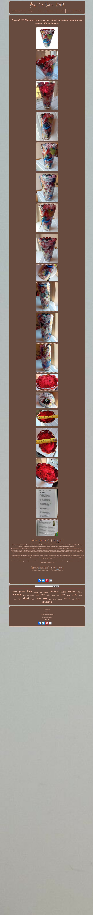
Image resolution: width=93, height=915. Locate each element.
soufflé (63, 592)
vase (38, 598)
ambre (48, 595)
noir (80, 595)
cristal (60, 599)
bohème (79, 592)
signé (26, 598)
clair (53, 595)
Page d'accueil (47, 609)
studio (74, 595)
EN (46, 619)
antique (71, 591)
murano (47, 601)
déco (63, 594)
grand (22, 591)
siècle (68, 595)
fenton (78, 599)
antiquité (54, 599)
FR (48, 619)
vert (45, 598)
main (15, 592)
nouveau (17, 594)
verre (66, 598)
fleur (41, 592)
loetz (37, 595)
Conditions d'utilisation (47, 617)
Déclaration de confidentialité (47, 614)
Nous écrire (47, 612)
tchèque (36, 592)
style (19, 599)
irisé (24, 595)
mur (50, 599)
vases (15, 599)
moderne (46, 592)
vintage (54, 591)
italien (58, 595)
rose (73, 599)
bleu (29, 591)
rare (43, 595)
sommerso (30, 595)
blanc (32, 599)
